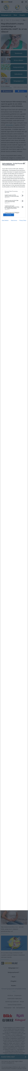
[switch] (22, 195)
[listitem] (14, 192)
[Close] (24, 163)
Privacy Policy (22, 220)
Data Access (14, 220)
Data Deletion (5, 220)
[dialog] (14, 535)
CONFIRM (8, 214)
